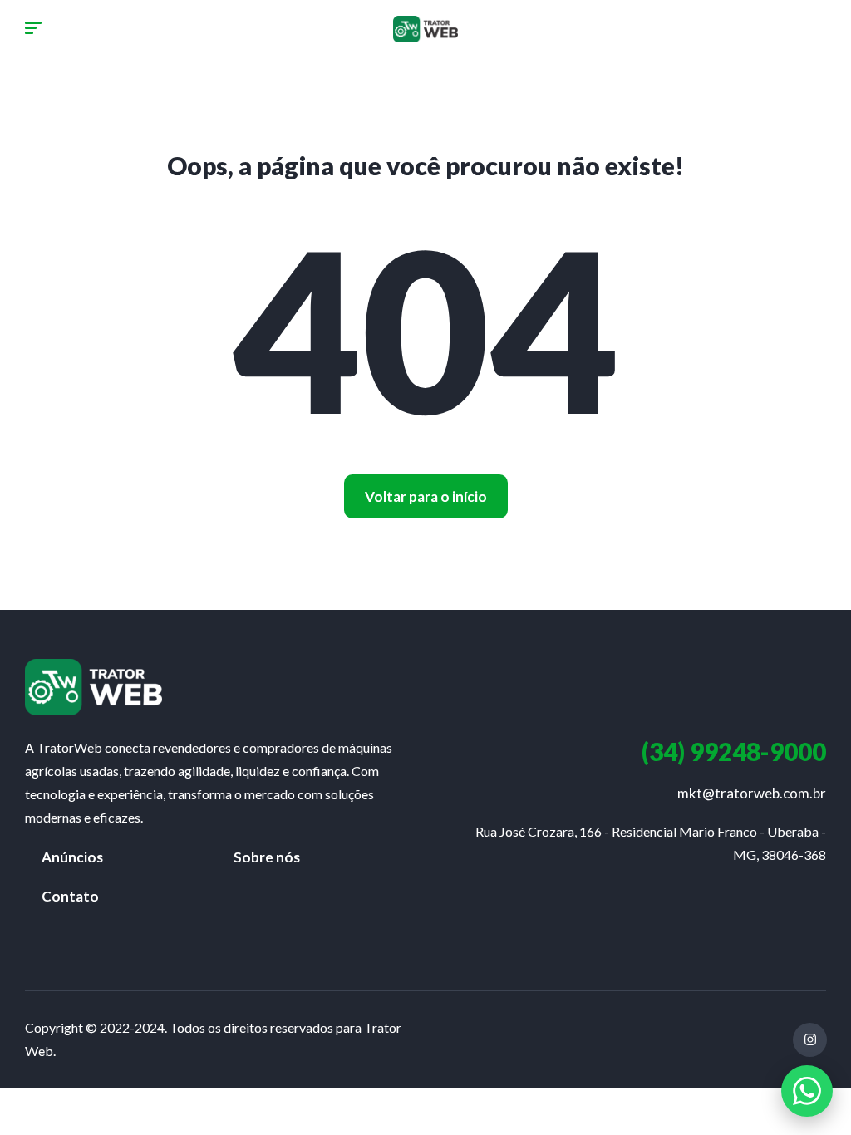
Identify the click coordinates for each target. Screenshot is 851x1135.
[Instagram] (810, 1040)
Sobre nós (267, 857)
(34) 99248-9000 (734, 751)
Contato (70, 896)
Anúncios (72, 857)
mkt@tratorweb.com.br (751, 793)
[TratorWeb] (425, 29)
